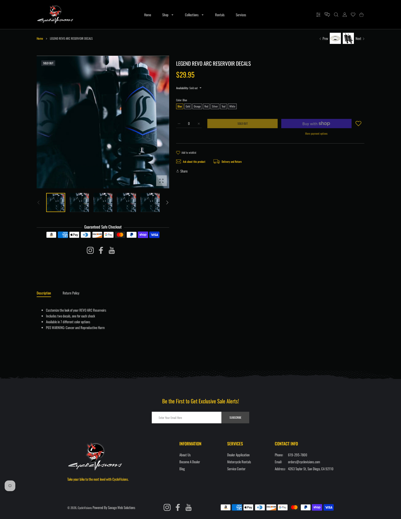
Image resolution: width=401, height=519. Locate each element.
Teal (224, 106)
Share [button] (184, 170)
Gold (188, 106)
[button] (167, 202)
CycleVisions (85, 507)
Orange (197, 106)
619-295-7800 (297, 454)
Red (206, 106)
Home (40, 38)
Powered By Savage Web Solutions (114, 507)
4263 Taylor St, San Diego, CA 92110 (310, 468)
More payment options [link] (316, 133)
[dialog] (336, 14)
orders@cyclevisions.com (304, 461)
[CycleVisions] (55, 14)
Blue (180, 106)
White (232, 106)
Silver (215, 106)
